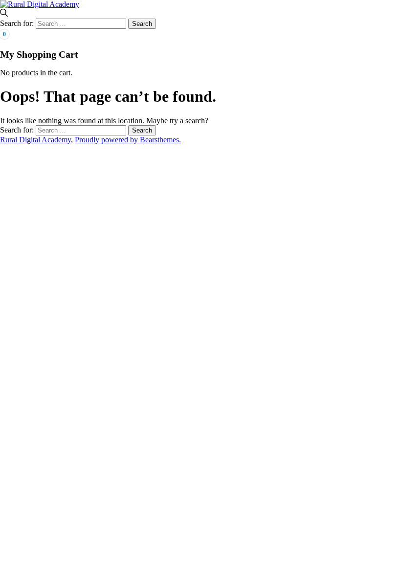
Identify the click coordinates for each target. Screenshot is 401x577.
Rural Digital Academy (35, 139)
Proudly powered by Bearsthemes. (128, 139)
